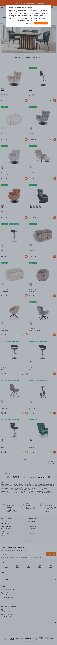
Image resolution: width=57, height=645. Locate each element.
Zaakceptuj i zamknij (41, 23)
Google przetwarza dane (32, 20)
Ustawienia (28, 23)
